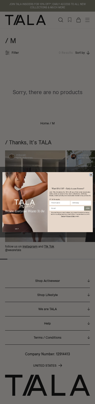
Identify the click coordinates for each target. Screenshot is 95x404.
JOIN (88, 208)
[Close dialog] (91, 174)
